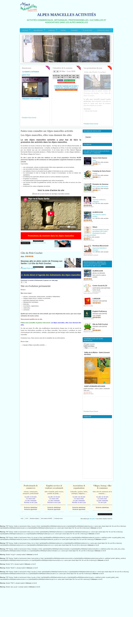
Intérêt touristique (89, 346)
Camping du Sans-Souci (101, 171)
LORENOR (96, 298)
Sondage (50, 30)
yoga (105, 231)
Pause (30, 117)
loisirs (94, 186)
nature (98, 186)
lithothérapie (95, 233)
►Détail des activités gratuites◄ (66, 88)
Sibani (94, 227)
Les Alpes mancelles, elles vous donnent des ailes (46, 135)
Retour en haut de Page (105, 514)
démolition (103, 248)
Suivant (34, 117)
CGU (22, 518)
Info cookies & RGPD (46, 518)
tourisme (38, 88)
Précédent (25, 117)
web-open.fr (92, 518)
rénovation (95, 250)
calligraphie (95, 201)
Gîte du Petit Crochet (95, 72)
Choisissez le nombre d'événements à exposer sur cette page (39, 280)
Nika (94, 197)
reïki (101, 231)
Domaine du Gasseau (100, 184)
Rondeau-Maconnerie (100, 246)
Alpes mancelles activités (66, 15)
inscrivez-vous (50, 256)
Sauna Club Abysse (99, 158)
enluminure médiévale (98, 199)
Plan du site (87, 30)
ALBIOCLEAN (97, 212)
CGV (26, 518)
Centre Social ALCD (99, 285)
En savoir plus (27, 256)
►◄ (66, 86)
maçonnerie (95, 248)
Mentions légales (34, 518)
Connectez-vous (38, 256)
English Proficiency (99, 311)
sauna (94, 160)
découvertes (104, 186)
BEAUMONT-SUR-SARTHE (32, 108)
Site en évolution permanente (36, 286)
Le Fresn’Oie (88, 365)
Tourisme (74, 30)
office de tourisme (28, 88)
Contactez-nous (102, 30)
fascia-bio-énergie (97, 229)
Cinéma (63, 30)
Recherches (37, 30)
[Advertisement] (97, 448)
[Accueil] (28, 12)
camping (94, 173)
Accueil (24, 30)
